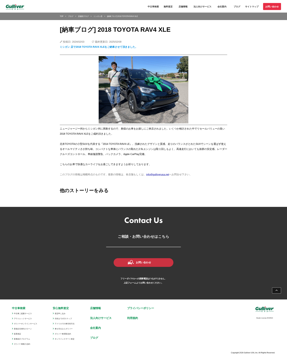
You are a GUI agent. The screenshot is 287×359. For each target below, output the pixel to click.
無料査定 (168, 6)
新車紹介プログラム (22, 339)
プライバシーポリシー (140, 308)
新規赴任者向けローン (23, 329)
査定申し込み (60, 313)
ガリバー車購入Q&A (22, 344)
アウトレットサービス (23, 319)
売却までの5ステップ (63, 319)
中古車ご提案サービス (23, 313)
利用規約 (132, 318)
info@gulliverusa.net (157, 174)
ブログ (237, 6)
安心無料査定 (61, 308)
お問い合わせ (272, 6)
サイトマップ (252, 6)
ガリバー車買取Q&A (63, 334)
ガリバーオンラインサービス (25, 324)
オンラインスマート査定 (64, 339)
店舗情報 (183, 6)
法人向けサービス (203, 6)
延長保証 (17, 334)
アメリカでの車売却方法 (64, 324)
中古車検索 (153, 6)
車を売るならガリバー (64, 329)
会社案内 (221, 6)
